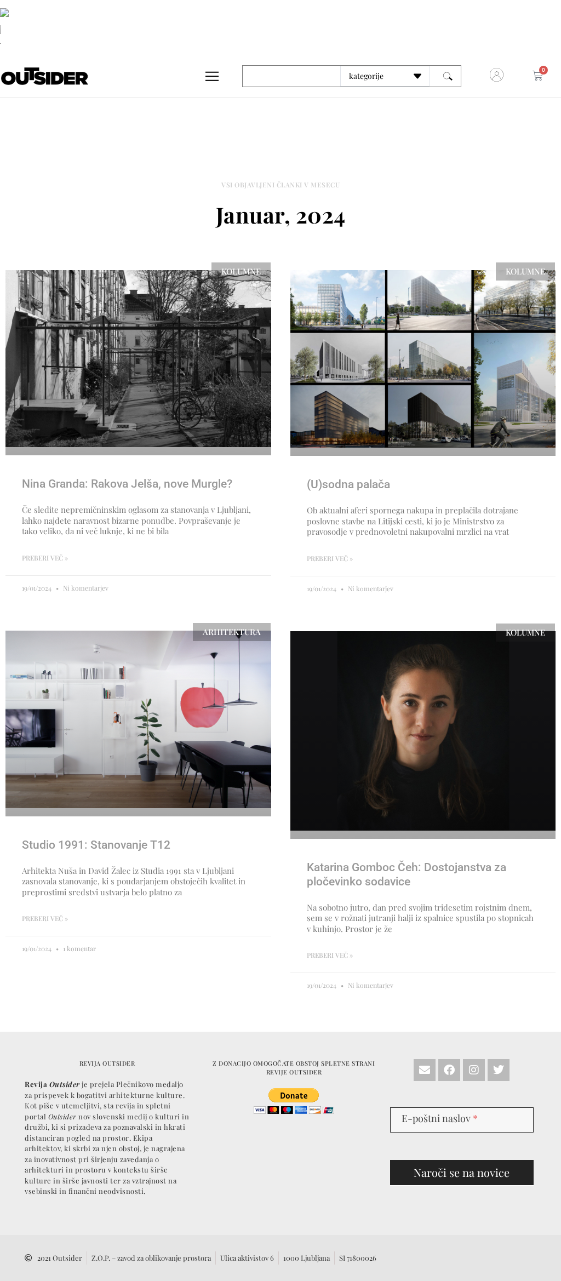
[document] (280, 640)
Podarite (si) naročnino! (280, 591)
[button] (361, 498)
